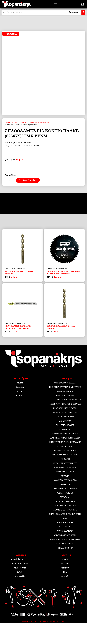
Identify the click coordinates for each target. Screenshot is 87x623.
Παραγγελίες (20, 576)
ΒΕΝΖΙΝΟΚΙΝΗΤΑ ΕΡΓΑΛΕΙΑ (65, 408)
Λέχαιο (20, 383)
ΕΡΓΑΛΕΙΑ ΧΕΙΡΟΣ (65, 446)
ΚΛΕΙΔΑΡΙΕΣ (65, 459)
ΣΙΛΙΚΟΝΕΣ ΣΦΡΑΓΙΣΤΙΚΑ (65, 505)
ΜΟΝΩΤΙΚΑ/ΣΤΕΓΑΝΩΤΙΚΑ (65, 480)
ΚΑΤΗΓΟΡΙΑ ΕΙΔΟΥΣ (20, 123)
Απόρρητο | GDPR (20, 563)
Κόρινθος (20, 387)
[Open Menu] (55, 4)
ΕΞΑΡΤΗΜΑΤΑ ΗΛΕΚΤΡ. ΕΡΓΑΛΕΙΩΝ (39, 123)
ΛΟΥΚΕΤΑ (65, 476)
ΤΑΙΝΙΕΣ (65, 518)
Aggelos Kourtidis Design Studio (53, 621)
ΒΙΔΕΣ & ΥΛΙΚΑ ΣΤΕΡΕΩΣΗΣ (65, 412)
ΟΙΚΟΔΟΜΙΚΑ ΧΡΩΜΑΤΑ (65, 383)
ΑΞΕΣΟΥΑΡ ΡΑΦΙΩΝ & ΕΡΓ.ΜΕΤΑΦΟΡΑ (65, 400)
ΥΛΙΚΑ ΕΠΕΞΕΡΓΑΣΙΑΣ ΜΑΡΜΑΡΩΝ (65, 539)
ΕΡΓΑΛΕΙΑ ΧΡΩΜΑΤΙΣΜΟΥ (65, 450)
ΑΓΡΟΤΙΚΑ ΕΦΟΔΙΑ (65, 391)
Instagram (65, 568)
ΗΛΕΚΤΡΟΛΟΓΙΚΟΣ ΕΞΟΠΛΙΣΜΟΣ (65, 455)
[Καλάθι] (82, 4)
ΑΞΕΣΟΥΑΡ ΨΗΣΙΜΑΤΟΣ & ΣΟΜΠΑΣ (65, 404)
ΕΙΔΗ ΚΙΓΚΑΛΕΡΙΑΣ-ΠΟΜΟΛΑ (65, 433)
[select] (73, 12)
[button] (83, 12)
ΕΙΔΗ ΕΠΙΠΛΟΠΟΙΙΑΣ (65, 425)
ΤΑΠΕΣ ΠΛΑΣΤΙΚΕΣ (65, 522)
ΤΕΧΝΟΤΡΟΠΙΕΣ (65, 527)
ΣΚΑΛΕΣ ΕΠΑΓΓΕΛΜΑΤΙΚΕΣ (65, 510)
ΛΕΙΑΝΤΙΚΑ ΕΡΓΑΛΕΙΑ (65, 471)
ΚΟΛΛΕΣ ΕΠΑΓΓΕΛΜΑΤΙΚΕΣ (65, 463)
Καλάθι (20, 572)
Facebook (65, 563)
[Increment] (12, 180)
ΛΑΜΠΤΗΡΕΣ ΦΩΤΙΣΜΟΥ (65, 467)
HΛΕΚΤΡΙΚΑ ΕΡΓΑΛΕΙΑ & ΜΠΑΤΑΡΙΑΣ (65, 387)
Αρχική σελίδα (9, 123)
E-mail (65, 559)
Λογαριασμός (20, 568)
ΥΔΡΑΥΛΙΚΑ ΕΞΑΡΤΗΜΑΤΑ (65, 535)
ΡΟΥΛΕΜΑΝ (65, 497)
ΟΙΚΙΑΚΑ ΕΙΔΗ (65, 484)
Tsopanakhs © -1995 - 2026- (32, 621)
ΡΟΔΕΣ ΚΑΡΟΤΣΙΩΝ (65, 493)
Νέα (65, 572)
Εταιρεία (65, 576)
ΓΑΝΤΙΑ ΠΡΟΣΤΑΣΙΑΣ (65, 416)
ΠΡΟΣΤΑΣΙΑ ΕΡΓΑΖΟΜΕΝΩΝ (65, 488)
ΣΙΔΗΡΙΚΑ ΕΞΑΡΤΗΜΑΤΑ (65, 501)
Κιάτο (19, 391)
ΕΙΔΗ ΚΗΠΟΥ (65, 429)
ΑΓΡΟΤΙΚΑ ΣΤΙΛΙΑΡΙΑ (65, 395)
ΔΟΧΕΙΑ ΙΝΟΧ (65, 421)
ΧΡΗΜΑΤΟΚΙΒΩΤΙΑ (65, 548)
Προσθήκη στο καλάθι (28, 180)
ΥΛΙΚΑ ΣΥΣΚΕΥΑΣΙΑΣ (65, 543)
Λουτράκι (20, 395)
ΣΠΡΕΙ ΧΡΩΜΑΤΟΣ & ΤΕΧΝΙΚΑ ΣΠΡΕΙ (65, 514)
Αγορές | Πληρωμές (20, 559)
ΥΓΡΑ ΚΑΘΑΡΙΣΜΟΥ (65, 531)
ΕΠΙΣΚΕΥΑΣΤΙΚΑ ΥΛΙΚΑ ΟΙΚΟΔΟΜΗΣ (65, 442)
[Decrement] (6, 180)
